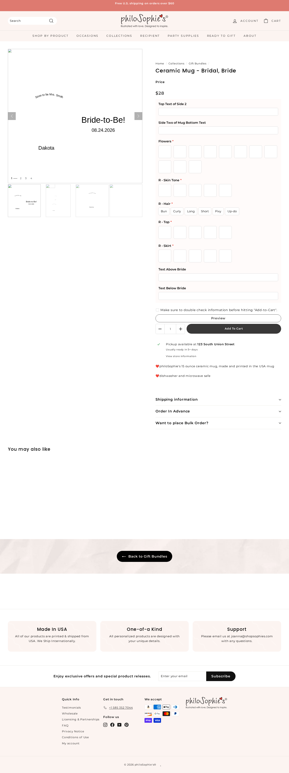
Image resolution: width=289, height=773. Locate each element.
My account (71, 743)
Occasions (87, 36)
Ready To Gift (221, 36)
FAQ (65, 725)
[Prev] (12, 116)
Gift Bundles (197, 63)
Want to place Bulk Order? (182, 423)
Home (160, 63)
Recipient (150, 36)
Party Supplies (183, 36)
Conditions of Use (75, 737)
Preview (218, 318)
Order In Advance (173, 411)
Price (160, 82)
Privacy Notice (73, 731)
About (250, 36)
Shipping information (177, 399)
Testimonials (71, 707)
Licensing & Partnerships (80, 719)
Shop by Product (50, 36)
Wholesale (70, 713)
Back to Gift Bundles (147, 556)
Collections (119, 36)
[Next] (138, 116)
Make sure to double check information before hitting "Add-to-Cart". (218, 310)
